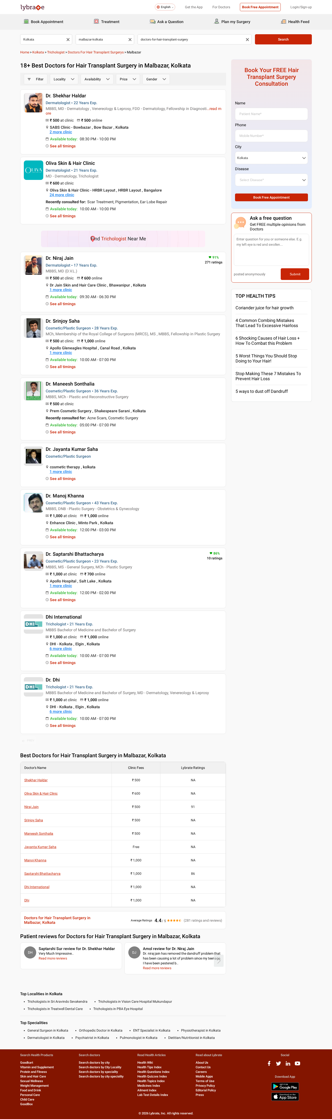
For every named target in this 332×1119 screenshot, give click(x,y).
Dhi (26, 900)
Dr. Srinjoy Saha (63, 321)
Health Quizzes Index (152, 1076)
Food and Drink (30, 1090)
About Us (202, 1062)
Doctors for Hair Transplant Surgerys (96, 52)
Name (240, 103)
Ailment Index (147, 1090)
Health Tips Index (149, 1067)
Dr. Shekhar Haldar (66, 96)
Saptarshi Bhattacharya (42, 873)
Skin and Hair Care (33, 1076)
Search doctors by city (94, 1062)
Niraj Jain (31, 807)
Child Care (27, 1099)
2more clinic (61, 132)
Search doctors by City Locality (100, 1067)
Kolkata (38, 52)
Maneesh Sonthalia (38, 833)
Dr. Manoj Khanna (65, 496)
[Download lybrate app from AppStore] (285, 1100)
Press (200, 1095)
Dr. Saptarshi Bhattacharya (75, 554)
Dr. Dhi (53, 680)
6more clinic (61, 648)
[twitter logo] (278, 1065)
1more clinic (61, 289)
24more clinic (62, 195)
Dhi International (64, 617)
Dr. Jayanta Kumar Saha (72, 449)
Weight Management (34, 1085)
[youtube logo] (297, 1065)
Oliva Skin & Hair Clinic (70, 163)
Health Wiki (145, 1062)
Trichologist (56, 52)
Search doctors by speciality (98, 1072)
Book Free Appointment (260, 7)
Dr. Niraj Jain (59, 258)
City (238, 146)
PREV (30, 740)
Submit (295, 274)
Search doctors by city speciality (101, 1076)
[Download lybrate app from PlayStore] (285, 1090)
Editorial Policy (206, 1090)
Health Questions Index (153, 1072)
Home (24, 52)
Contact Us (203, 1067)
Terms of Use (205, 1081)
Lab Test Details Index (152, 1095)
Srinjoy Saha (33, 820)
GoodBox (26, 1104)
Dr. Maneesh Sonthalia (70, 384)
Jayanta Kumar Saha (40, 847)
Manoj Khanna (35, 860)
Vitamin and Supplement (37, 1067)
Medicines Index (148, 1085)
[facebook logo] (269, 1065)
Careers (201, 1072)
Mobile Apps (204, 1076)
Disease (242, 169)
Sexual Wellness (31, 1081)
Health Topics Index (151, 1081)
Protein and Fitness (33, 1072)
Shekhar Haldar (36, 780)
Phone (240, 125)
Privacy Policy (205, 1085)
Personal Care (30, 1095)
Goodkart (26, 1062)
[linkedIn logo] (288, 1065)
